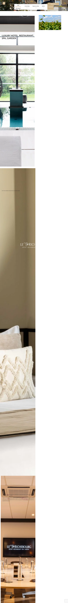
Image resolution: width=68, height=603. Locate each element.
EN (45, 4)
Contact (22, 4)
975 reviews (18, 8)
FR (44, 4)
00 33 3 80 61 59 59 (13, 4)
